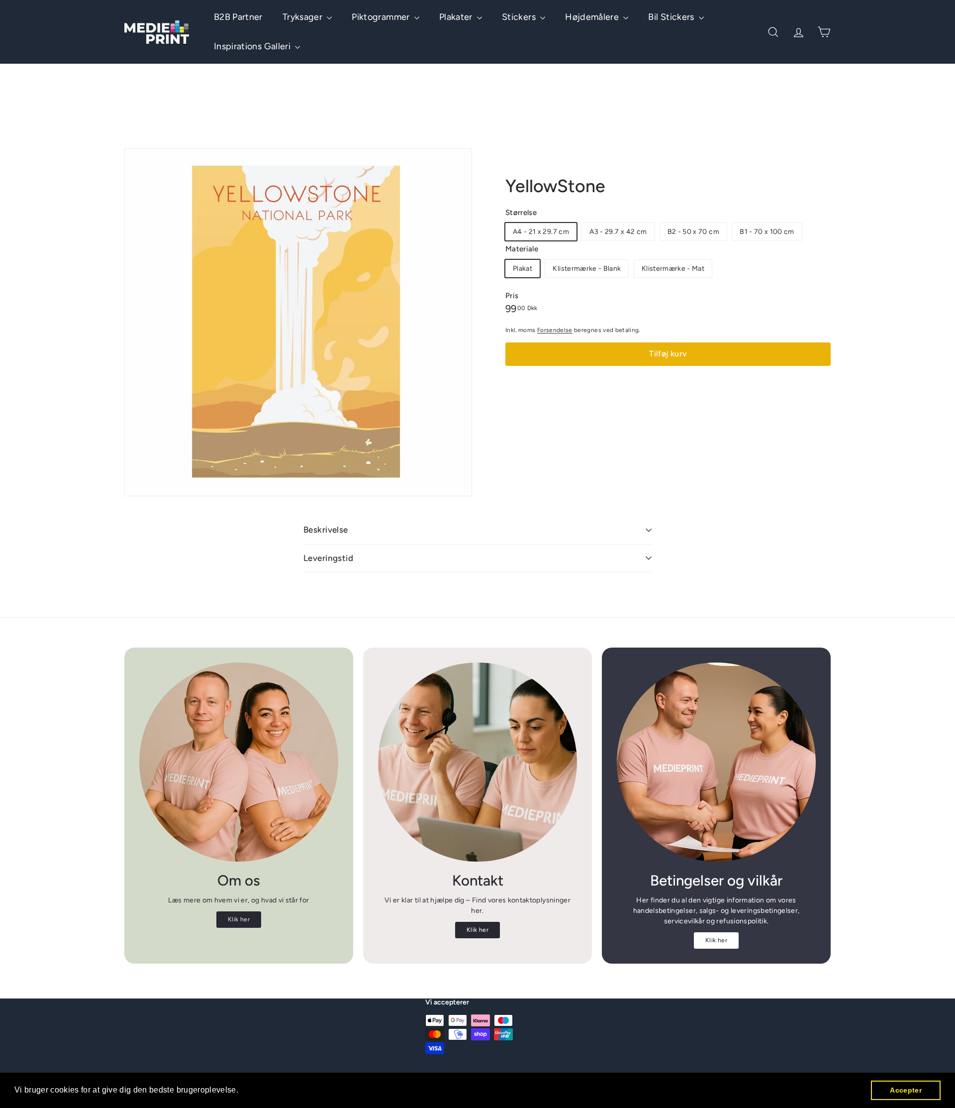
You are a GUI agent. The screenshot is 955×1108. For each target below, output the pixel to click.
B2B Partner (238, 16)
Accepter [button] (906, 1090)
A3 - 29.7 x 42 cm (618, 231)
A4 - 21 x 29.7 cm (541, 231)
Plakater (457, 16)
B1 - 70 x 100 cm (767, 231)
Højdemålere (593, 16)
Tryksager (304, 16)
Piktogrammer (382, 16)
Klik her (239, 919)
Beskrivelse (325, 530)
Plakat (522, 268)
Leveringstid (328, 558)
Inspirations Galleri (253, 46)
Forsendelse (555, 330)
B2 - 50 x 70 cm (693, 231)
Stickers (520, 16)
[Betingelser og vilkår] (716, 762)
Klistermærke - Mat (673, 268)
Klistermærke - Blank (587, 268)
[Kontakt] (477, 762)
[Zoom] (298, 322)
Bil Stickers (672, 16)
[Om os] (238, 762)
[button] (242, 1091)
